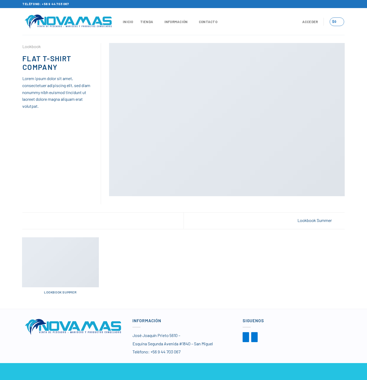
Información (176, 22)
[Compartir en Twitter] (32, 114)
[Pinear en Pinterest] (45, 114)
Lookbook (31, 46)
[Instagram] (254, 337)
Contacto (208, 22)
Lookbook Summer (315, 220)
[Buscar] (293, 22)
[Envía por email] (39, 114)
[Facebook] (246, 337)
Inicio (128, 22)
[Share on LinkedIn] (52, 114)
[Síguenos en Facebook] (337, 4)
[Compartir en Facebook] (25, 114)
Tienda (146, 22)
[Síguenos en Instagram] (342, 4)
